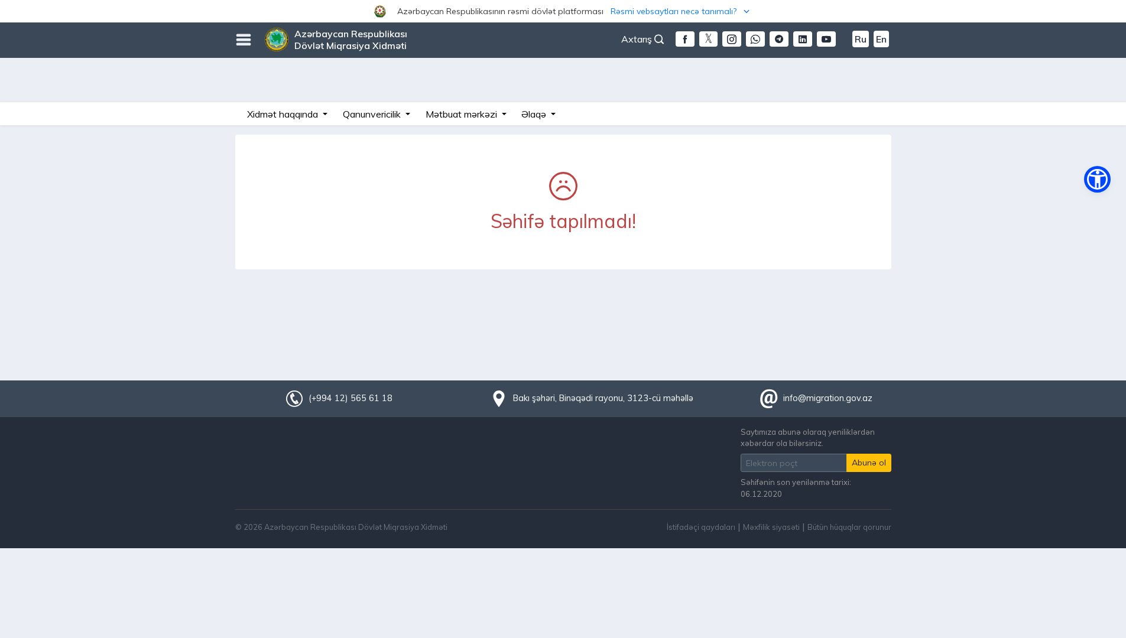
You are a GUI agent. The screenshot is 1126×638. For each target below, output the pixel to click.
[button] (563, 11)
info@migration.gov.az (827, 398)
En (881, 39)
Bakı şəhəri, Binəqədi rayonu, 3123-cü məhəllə (603, 398)
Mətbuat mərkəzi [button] (462, 114)
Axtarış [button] (637, 39)
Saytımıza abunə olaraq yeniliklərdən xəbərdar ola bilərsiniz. (808, 437)
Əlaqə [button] (535, 114)
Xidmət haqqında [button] (283, 114)
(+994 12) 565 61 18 (350, 398)
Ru (861, 39)
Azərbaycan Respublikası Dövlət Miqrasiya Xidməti (350, 39)
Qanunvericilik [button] (373, 114)
